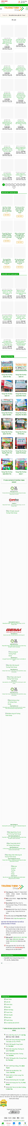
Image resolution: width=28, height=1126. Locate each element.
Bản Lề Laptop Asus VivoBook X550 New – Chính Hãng (21, 149)
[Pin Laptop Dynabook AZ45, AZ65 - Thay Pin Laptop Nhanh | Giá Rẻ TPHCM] (7, 307)
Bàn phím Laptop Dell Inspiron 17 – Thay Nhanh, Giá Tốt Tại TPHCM (7, 292)
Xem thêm (7, 214)
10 (24, 184)
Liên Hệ (8, 1002)
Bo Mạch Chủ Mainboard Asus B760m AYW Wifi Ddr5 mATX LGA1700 (7, 69)
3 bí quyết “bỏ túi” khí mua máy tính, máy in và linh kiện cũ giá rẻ (14, 660)
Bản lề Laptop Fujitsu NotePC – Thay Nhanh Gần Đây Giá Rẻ (21, 317)
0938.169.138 (16, 939)
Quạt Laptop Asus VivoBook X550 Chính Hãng (21, 175)
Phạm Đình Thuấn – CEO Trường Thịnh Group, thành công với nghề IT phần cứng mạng (14, 838)
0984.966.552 (13, 941)
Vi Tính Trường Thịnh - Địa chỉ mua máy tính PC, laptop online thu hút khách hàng (14, 849)
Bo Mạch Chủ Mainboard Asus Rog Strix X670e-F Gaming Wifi (21, 123)
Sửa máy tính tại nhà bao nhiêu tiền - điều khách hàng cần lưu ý (14, 826)
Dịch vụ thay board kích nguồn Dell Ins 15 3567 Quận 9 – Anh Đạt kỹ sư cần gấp (20, 236)
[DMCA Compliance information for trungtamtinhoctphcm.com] (14, 1112)
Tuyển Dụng (9, 1020)
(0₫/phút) (8, 1124)
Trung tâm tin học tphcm (18, 1120)
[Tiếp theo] (14, 187)
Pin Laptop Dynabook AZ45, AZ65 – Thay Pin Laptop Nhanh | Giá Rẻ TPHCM (7, 317)
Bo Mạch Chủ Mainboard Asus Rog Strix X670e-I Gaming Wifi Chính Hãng (7, 149)
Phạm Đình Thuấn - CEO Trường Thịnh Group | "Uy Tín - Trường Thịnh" (14, 505)
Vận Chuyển (9, 1015)
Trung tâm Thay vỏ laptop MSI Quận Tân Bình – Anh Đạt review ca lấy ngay (7, 235)
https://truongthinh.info (20, 918)
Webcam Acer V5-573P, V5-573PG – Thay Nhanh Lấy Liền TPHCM (21, 292)
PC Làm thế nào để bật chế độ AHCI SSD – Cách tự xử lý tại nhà (19, 261)
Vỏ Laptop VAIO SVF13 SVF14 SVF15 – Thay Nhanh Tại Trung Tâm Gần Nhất (7, 343)
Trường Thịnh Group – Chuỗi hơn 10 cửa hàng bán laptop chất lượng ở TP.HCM (14, 861)
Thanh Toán (9, 1012)
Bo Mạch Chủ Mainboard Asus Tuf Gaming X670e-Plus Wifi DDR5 (7, 123)
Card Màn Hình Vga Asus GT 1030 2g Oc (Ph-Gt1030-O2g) (21, 41)
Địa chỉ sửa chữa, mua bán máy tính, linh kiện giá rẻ (14, 635)
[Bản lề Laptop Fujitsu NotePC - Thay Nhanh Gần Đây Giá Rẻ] (21, 307)
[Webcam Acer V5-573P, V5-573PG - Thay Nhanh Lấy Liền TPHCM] (21, 282)
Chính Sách (9, 1004)
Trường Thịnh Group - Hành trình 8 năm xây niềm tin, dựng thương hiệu (14, 671)
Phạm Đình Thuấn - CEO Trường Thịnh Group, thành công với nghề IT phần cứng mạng (14, 646)
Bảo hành (8, 1017)
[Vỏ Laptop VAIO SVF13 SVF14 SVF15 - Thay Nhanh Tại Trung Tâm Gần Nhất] (7, 333)
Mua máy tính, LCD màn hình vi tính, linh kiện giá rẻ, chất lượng (14, 683)
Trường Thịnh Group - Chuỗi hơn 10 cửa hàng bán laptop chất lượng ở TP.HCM (14, 493)
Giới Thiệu (9, 999)
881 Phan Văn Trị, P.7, (17, 1035)
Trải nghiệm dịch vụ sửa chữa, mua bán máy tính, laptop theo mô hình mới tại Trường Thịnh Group (14, 708)
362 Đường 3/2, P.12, (17, 1080)
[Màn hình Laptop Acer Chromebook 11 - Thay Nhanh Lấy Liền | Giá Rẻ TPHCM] (21, 333)
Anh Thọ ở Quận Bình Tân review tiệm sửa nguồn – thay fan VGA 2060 (6, 209)
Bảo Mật (8, 1007)
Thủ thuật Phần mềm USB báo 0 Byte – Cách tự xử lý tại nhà (6, 261)
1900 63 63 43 (17, 937)
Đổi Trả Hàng (9, 1009)
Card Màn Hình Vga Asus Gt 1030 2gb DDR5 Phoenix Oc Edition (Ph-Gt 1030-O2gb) (7, 42)
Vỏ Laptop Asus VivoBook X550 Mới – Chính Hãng (7, 175)
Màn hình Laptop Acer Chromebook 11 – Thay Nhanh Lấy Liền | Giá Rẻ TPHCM (21, 343)
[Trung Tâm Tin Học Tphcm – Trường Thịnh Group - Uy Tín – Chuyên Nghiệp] (14, 9)
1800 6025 (4, 1)
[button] (1, 9)
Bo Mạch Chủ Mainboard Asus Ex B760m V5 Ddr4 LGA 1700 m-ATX (21, 69)
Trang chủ (4, 15)
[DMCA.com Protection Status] (3, 1103)
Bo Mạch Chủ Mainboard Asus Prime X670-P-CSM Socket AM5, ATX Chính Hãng (20, 96)
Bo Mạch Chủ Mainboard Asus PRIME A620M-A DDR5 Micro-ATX (7, 95)
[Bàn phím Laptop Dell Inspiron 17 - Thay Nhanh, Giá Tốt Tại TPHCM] (7, 282)
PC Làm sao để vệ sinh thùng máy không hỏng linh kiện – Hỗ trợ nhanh (19, 210)
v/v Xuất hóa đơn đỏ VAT (12, 1022)
